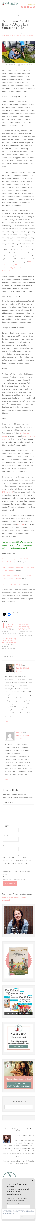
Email (6, 836)
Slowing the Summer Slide (12, 584)
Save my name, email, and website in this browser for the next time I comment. (17, 861)
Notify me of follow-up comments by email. (17, 873)
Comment (8, 803)
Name (6, 826)
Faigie (19, 665)
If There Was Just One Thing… (10, 626)
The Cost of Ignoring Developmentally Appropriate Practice (9, 640)
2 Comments (30, 35)
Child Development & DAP (17, 35)
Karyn (19, 732)
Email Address (13, 1204)
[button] (18, 15)
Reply (7, 721)
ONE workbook (7, 492)
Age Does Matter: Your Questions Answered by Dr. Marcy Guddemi (24, 627)
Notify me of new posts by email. (15, 879)
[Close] (32, 1181)
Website (7, 845)
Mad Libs (20, 524)
